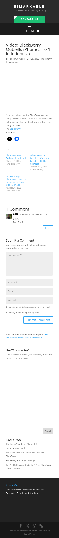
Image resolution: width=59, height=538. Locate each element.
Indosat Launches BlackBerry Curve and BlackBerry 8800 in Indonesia (40, 159)
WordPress (29, 534)
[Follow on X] (26, 31)
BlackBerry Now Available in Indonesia (16, 156)
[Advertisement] (29, 393)
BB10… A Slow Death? (16, 448)
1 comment (13, 62)
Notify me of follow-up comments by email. (30, 307)
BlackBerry (46, 58)
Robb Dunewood (17, 58)
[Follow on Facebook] (21, 31)
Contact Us (29, 19)
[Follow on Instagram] (32, 31)
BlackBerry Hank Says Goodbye (20, 460)
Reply (48, 228)
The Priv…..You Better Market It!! (21, 444)
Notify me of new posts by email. (25, 312)
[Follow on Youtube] (38, 31)
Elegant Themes (29, 530)
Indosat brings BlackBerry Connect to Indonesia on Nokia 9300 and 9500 (16, 180)
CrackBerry (15, 128)
